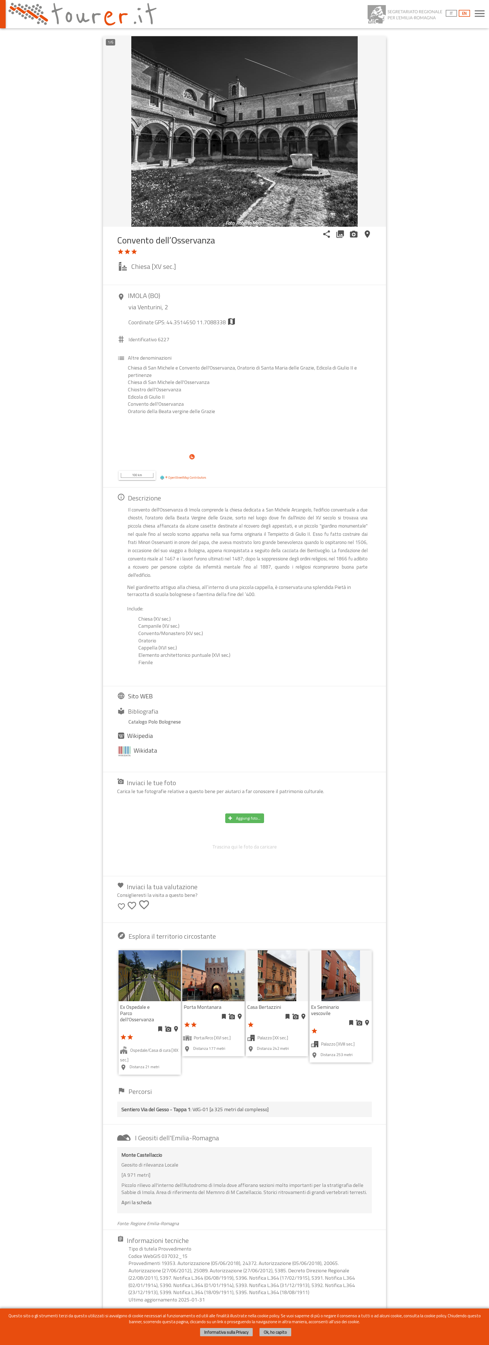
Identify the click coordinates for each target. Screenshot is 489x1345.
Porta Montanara (202, 1007)
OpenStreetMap (178, 477)
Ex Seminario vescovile (325, 1010)
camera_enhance (353, 234)
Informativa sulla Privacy (226, 1332)
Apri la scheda (136, 1202)
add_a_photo (168, 1029)
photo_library (340, 234)
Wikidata (145, 750)
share (326, 234)
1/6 (110, 42)
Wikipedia (140, 735)
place (367, 234)
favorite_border (121, 906)
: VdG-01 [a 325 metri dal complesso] (195, 1109)
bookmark (160, 1029)
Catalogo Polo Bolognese (154, 722)
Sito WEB (140, 696)
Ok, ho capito (275, 1332)
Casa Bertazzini (264, 1007)
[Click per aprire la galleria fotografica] (244, 131)
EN (464, 13)
